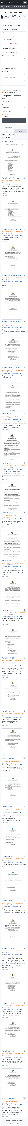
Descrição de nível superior (9, 62)
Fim (3, 105)
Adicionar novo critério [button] (9, 48)
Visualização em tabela (21, 130)
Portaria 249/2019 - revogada (11, 367)
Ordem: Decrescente (7, 137)
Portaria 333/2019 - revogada (11, 229)
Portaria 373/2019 (8, 711)
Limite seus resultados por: (14, 12)
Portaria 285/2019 (8, 948)
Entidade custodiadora (8, 55)
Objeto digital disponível (8, 78)
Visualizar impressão (8, 127)
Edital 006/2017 (7, 463)
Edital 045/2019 (7, 610)
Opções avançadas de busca (11, 25)
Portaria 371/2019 (8, 807)
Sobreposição (7, 115)
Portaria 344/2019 (8, 856)
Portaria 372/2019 (8, 759)
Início (3, 98)
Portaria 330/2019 (8, 900)
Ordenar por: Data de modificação (10, 134)
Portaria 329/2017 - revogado (11, 178)
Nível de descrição (7, 71)
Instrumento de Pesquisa (9, 84)
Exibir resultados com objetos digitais (16, 144)
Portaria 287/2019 (8, 1003)
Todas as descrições (9, 92)
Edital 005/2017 (7, 513)
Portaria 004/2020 (8, 658)
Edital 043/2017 (7, 414)
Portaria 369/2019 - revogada (11, 275)
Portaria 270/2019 (8, 1099)
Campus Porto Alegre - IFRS (14, 184)
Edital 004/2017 (7, 560)
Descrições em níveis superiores (12, 90)
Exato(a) (6, 116)
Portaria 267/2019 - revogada (11, 321)
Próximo (17, 1123)
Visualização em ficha (8, 130)
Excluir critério (14, 43)
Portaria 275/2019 (8, 1051)
